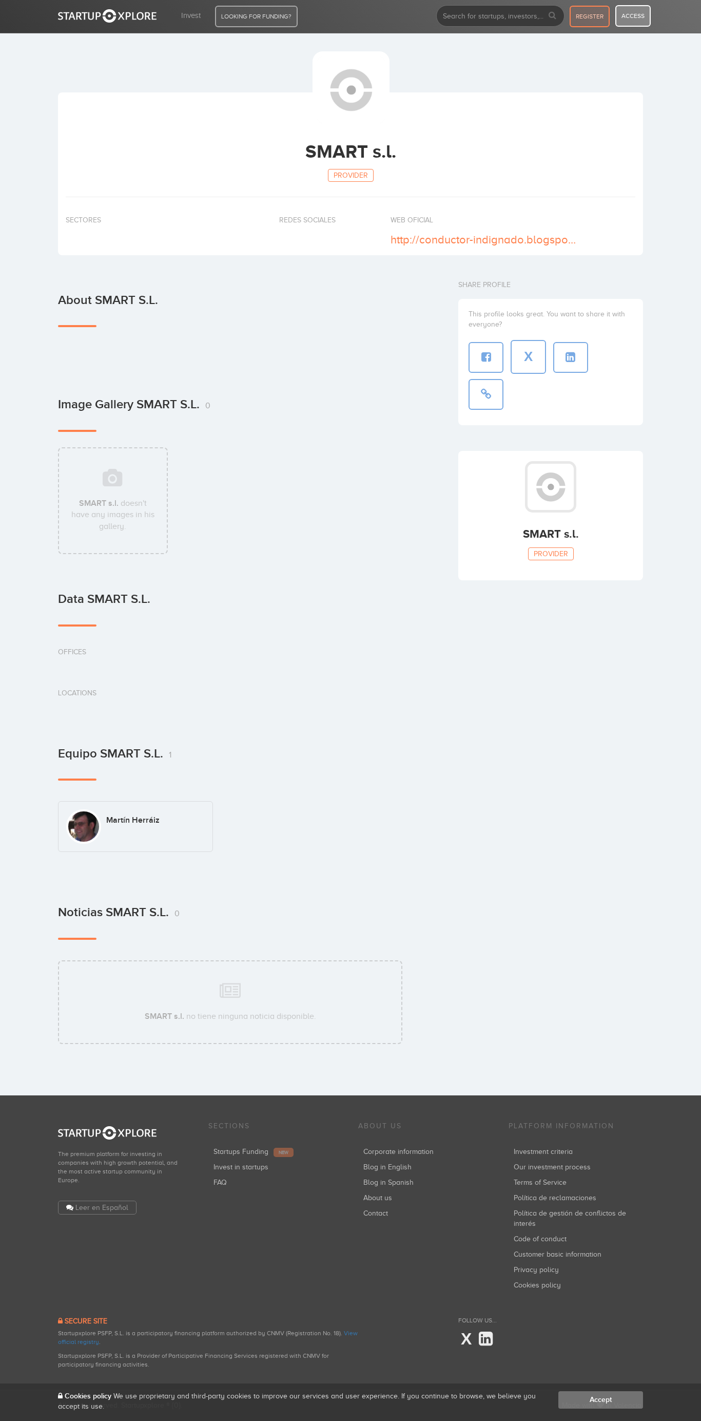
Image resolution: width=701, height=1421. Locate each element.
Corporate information (398, 1151)
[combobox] (500, 16)
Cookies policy (537, 1285)
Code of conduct (540, 1239)
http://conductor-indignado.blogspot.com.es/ (483, 239)
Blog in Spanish (388, 1182)
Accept (601, 1399)
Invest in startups (240, 1167)
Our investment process (552, 1167)
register (589, 16)
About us (377, 1198)
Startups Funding (250, 1151)
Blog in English (387, 1167)
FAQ (220, 1182)
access (633, 16)
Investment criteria (543, 1151)
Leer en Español (101, 1207)
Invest (191, 15)
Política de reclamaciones (555, 1198)
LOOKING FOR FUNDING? (256, 16)
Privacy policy (536, 1270)
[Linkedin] (486, 1339)
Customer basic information (557, 1254)
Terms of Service (540, 1182)
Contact (375, 1213)
